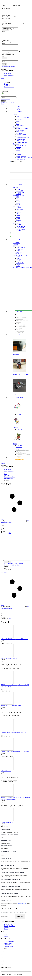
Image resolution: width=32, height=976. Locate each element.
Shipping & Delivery (9, 926)
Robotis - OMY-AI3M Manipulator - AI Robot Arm (15, 751)
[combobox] (8, 97)
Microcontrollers (8, 478)
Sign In (6, 84)
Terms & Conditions (9, 924)
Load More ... (4, 572)
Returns (6, 929)
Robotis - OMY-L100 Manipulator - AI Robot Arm (14, 639)
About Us (6, 934)
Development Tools (9, 477)
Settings (3, 463)
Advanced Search (5, 99)
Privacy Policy (8, 943)
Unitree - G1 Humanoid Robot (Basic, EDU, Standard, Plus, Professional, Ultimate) (15, 798)
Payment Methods (9, 941)
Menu (2, 104)
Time (3, 43)
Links (2, 78)
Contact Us (7, 85)
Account (3, 462)
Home (5, 474)
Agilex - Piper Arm (6, 771)
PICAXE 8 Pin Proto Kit (11, 565)
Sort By (3, 521)
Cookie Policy (8, 944)
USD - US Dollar (9, 75)
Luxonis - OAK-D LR (7, 822)
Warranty (6, 927)
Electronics (7, 475)
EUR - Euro (7, 73)
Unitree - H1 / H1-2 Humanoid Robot (11, 705)
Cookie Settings (8, 946)
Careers (6, 936)
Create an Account (9, 87)
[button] (9, 563)
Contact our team (22, 903)
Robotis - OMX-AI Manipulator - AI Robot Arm (14, 732)
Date (3, 42)
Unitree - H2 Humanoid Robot (9, 658)
